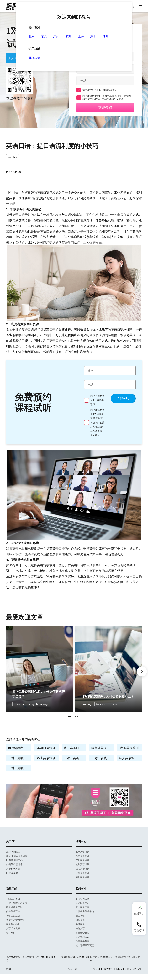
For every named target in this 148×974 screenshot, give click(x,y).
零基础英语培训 (102, 748)
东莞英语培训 (82, 856)
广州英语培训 (82, 860)
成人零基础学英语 (85, 945)
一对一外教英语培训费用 (19, 768)
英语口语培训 (46, 748)
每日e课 (10, 932)
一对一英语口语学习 (75, 758)
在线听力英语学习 (85, 911)
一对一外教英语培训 (19, 758)
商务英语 (80, 915)
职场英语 (80, 920)
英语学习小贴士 (14, 924)
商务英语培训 (129, 748)
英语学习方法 (82, 898)
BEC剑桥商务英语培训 (19, 748)
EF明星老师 (12, 872)
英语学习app (82, 937)
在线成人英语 (13, 898)
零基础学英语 (82, 932)
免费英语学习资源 (15, 920)
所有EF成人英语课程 (16, 856)
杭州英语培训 (82, 864)
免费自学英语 (82, 941)
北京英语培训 (82, 851)
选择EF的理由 (13, 851)
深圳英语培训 (82, 872)
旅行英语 (80, 928)
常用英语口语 (82, 907)
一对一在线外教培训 (102, 758)
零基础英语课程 (14, 907)
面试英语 (80, 924)
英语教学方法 (13, 868)
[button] (69, 716)
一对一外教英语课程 (16, 903)
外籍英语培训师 (14, 864)
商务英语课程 (13, 911)
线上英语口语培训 (75, 748)
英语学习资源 (13, 928)
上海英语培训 (82, 868)
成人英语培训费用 (130, 758)
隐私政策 (110, 89)
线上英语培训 (46, 758)
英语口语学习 (82, 903)
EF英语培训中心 (14, 860)
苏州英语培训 (82, 877)
